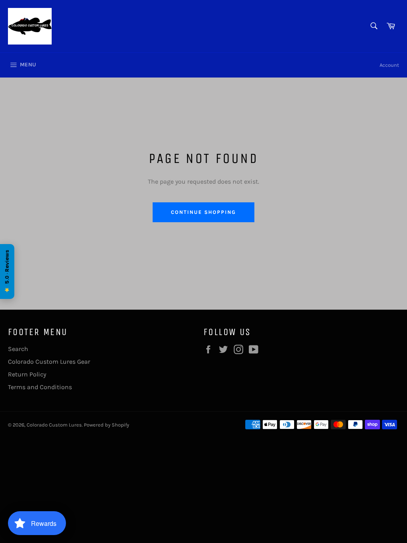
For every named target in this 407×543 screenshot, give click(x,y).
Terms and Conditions (40, 387)
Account (389, 65)
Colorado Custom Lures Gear (49, 361)
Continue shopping (203, 212)
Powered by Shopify (106, 425)
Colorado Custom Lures (54, 425)
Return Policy (27, 374)
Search (18, 349)
